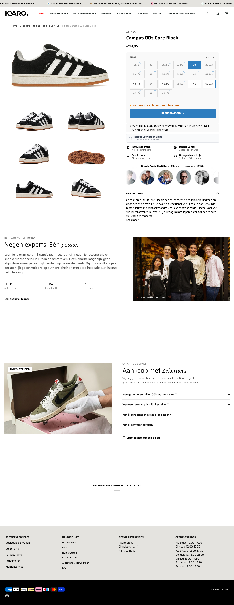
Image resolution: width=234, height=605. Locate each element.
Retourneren (12, 561)
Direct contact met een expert (143, 438)
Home (14, 25)
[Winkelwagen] (226, 13)
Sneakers (25, 25)
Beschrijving (135, 193)
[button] (59, 13)
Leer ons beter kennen (16, 299)
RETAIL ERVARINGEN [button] (131, 537)
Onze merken (69, 543)
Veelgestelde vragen (17, 543)
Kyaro (217, 589)
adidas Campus (51, 25)
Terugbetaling (13, 555)
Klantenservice (14, 567)
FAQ (64, 568)
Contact (66, 548)
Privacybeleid (69, 558)
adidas (36, 25)
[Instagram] (7, 595)
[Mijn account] (208, 13)
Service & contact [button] (17, 537)
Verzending (12, 549)
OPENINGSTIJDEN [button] (186, 537)
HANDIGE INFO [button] (70, 537)
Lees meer (132, 220)
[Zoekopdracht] (217, 13)
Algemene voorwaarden (75, 563)
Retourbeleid (69, 553)
